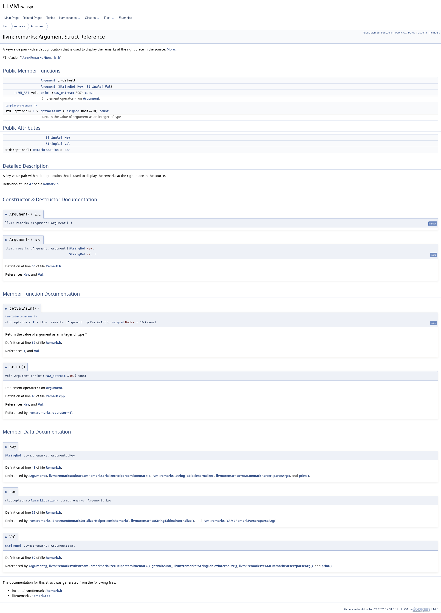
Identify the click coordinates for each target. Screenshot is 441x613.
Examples (125, 18)
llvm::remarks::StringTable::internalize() (183, 475)
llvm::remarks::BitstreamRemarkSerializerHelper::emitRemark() (99, 475)
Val (107, 86)
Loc (67, 150)
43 (33, 396)
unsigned (72, 111)
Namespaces (68, 18)
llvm (5, 26)
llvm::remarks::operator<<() (50, 412)
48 (33, 467)
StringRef (67, 86)
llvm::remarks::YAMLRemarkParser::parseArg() (253, 475)
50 (33, 557)
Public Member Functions (378, 32)
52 (33, 512)
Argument (37, 26)
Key (80, 86)
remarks (19, 26)
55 (33, 266)
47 (31, 184)
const (89, 93)
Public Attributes (405, 32)
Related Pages (32, 18)
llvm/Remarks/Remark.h (40, 57)
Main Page (11, 18)
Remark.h (51, 184)
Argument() (37, 475)
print (45, 93)
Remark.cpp (55, 396)
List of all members (429, 32)
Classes (90, 18)
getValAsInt (51, 111)
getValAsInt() (162, 566)
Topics (50, 18)
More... (172, 49)
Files (107, 18)
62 (33, 342)
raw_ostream (64, 93)
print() (304, 475)
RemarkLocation (46, 150)
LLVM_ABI (21, 93)
